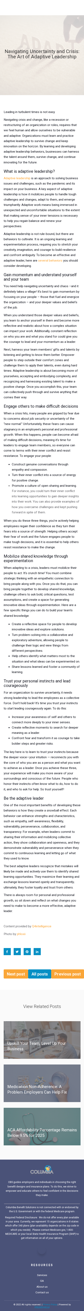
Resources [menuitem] (42, 1265)
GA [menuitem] (42, 1280)
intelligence (42, 1307)
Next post (16, 974)
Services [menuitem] (42, 1275)
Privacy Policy (50, 1304)
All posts (39, 974)
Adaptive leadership (17, 178)
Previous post (67, 974)
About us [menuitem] (42, 1286)
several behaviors (50, 260)
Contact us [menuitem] (42, 1292)
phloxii (21, 934)
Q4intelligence (41, 926)
